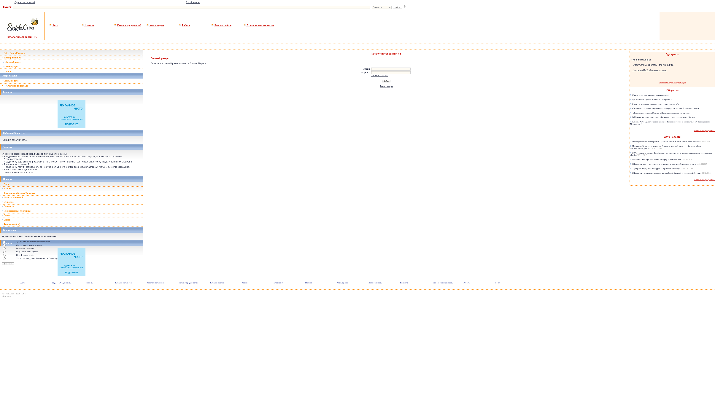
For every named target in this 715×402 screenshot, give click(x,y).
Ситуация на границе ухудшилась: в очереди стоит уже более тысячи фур (665, 108)
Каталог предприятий (129, 25)
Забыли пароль (379, 75)
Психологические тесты (260, 25)
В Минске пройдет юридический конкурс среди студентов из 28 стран (663, 117)
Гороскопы (88, 283)
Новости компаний (13, 197)
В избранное (193, 2)
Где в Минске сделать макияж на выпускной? (652, 99)
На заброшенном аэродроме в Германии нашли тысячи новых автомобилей (671, 142)
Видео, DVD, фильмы (61, 283)
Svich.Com (9, 294)
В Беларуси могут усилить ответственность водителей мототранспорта (669, 164)
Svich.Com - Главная (14, 53)
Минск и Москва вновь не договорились (650, 95)
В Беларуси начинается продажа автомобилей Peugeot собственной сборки (671, 173)
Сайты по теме (10, 80)
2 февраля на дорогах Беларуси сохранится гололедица (662, 168)
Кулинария (278, 283)
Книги (244, 283)
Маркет (308, 283)
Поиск (7, 71)
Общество (8, 202)
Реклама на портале (17, 85)
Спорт (6, 219)
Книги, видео (156, 25)
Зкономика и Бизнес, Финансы (19, 193)
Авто (55, 25)
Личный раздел (13, 62)
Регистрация (11, 66)
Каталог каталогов (123, 283)
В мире (7, 188)
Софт (497, 283)
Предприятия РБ (12, 57)
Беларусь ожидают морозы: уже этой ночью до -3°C (655, 104)
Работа (186, 25)
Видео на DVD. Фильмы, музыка (649, 70)
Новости (89, 25)
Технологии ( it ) (11, 224)
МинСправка (342, 283)
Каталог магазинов (155, 283)
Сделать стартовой (25, 2)
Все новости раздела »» (704, 130)
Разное (6, 215)
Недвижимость (375, 283)
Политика (8, 206)
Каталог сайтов (222, 25)
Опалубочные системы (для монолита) (653, 65)
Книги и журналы (641, 59)
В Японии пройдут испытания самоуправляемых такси (662, 159)
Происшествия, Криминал (17, 211)
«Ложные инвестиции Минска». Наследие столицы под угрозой (660, 113)
